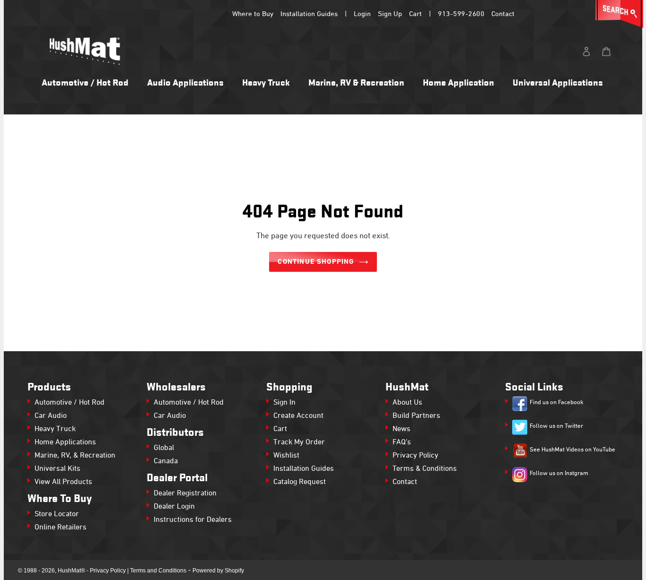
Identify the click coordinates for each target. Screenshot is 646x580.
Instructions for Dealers (193, 520)
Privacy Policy (415, 455)
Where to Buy (252, 14)
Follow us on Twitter (556, 426)
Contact (503, 14)
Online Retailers (61, 527)
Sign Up (390, 14)
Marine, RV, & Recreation (75, 455)
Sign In (284, 402)
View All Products (63, 482)
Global (164, 448)
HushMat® (71, 570)
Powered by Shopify (218, 570)
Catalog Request (299, 482)
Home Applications (65, 442)
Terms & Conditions (425, 469)
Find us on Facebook (557, 403)
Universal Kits (57, 469)
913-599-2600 (461, 14)
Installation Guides (309, 14)
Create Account (298, 416)
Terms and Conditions (158, 570)
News (401, 429)
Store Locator (57, 514)
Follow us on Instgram (559, 473)
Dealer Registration (185, 493)
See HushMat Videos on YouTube (572, 450)
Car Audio (51, 416)
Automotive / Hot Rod (70, 402)
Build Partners (416, 416)
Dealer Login (174, 506)
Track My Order (299, 442)
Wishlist (286, 455)
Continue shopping (316, 262)
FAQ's (402, 442)
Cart (415, 14)
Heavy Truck (55, 429)
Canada (166, 461)
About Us (407, 402)
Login (362, 14)
